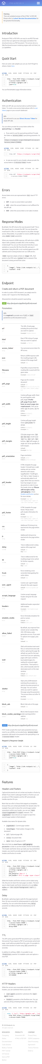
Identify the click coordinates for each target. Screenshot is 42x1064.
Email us (30, 1051)
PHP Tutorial (6, 1051)
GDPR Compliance (33, 1038)
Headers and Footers (27, 494)
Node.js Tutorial (7, 1048)
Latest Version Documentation (24, 18)
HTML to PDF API (15, 3)
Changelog (5, 1035)
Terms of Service (33, 1048)
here (13, 66)
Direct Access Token (27, 118)
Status (4, 1038)
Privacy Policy (32, 1035)
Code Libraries (6, 1044)
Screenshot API (20, 1035)
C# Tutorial (5, 1054)
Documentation (7, 1041)
